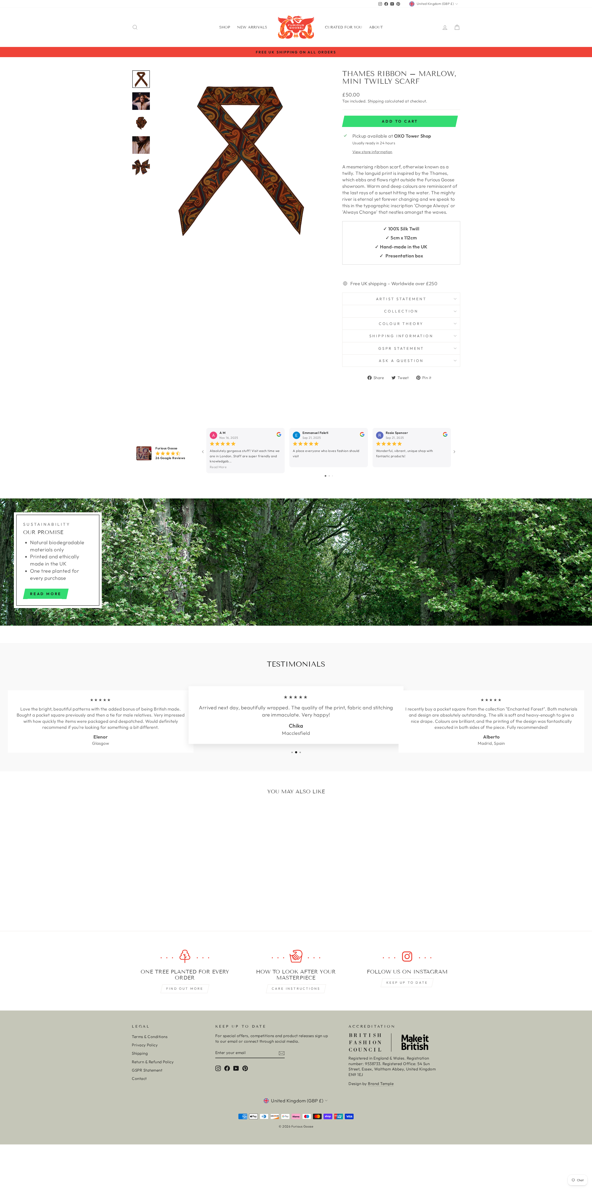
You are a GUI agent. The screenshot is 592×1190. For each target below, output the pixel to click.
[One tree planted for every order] (185, 956)
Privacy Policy (145, 1044)
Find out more (185, 988)
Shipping (376, 101)
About (376, 27)
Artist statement (401, 299)
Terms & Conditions (149, 1036)
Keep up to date (407, 982)
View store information (372, 151)
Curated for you (343, 27)
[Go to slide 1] (325, 476)
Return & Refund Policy (153, 1061)
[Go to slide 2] (329, 475)
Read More (218, 467)
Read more (46, 593)
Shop (224, 27)
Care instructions (296, 988)
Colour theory (401, 323)
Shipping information (401, 336)
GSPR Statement (401, 348)
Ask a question (401, 360)
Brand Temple (381, 1083)
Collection (401, 311)
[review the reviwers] (279, 435)
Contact (139, 1078)
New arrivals (252, 27)
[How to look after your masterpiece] (296, 956)
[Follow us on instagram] (407, 956)
